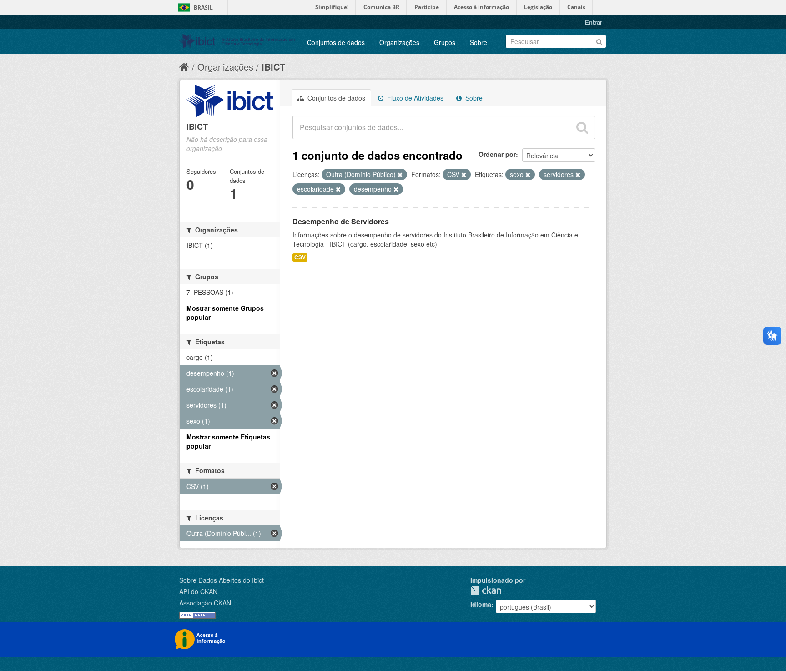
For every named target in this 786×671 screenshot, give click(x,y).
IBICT (273, 66)
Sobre (478, 42)
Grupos (444, 42)
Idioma (480, 604)
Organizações (399, 42)
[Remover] (400, 174)
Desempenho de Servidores (340, 221)
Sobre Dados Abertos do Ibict (221, 580)
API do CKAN (198, 591)
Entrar (593, 22)
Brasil (203, 7)
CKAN (485, 590)
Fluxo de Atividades (414, 97)
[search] (582, 127)
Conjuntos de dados (336, 42)
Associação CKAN (205, 602)
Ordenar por (497, 154)
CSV (300, 257)
